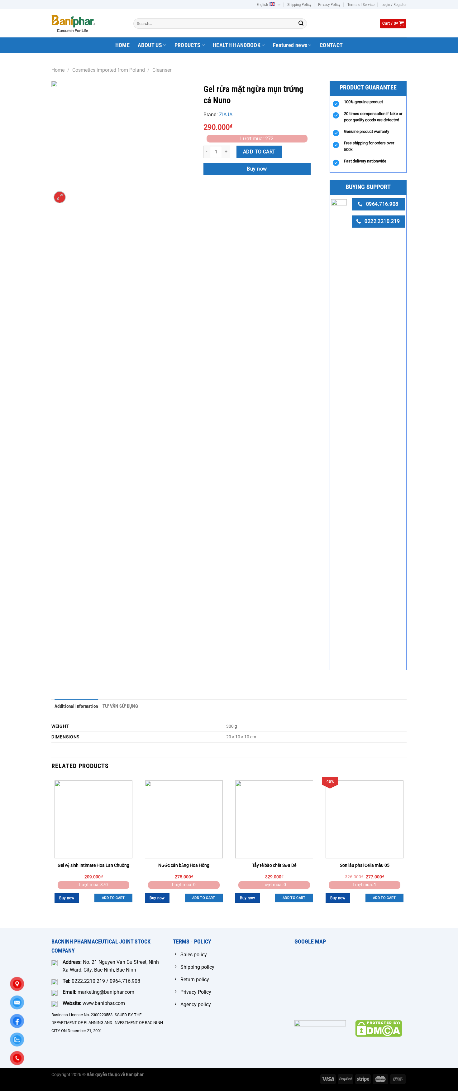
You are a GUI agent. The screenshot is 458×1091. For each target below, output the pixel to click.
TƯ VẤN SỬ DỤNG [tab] (120, 706)
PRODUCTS (187, 45)
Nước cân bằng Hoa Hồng (183, 865)
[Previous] (51, 852)
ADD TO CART (259, 152)
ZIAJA (225, 115)
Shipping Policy (299, 4)
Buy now (257, 169)
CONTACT (331, 45)
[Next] (406, 852)
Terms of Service (361, 4)
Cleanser (161, 70)
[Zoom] (60, 197)
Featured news (290, 45)
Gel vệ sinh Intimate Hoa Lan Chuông (93, 865)
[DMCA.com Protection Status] (378, 1028)
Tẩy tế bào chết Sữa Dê (274, 865)
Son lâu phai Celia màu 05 (364, 865)
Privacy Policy (329, 4)
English (262, 4)
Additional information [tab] (76, 706)
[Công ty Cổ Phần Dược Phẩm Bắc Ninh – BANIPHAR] (73, 23)
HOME (122, 45)
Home (57, 70)
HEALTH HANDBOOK (236, 45)
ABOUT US (150, 45)
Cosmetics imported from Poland (108, 70)
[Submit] (301, 23)
